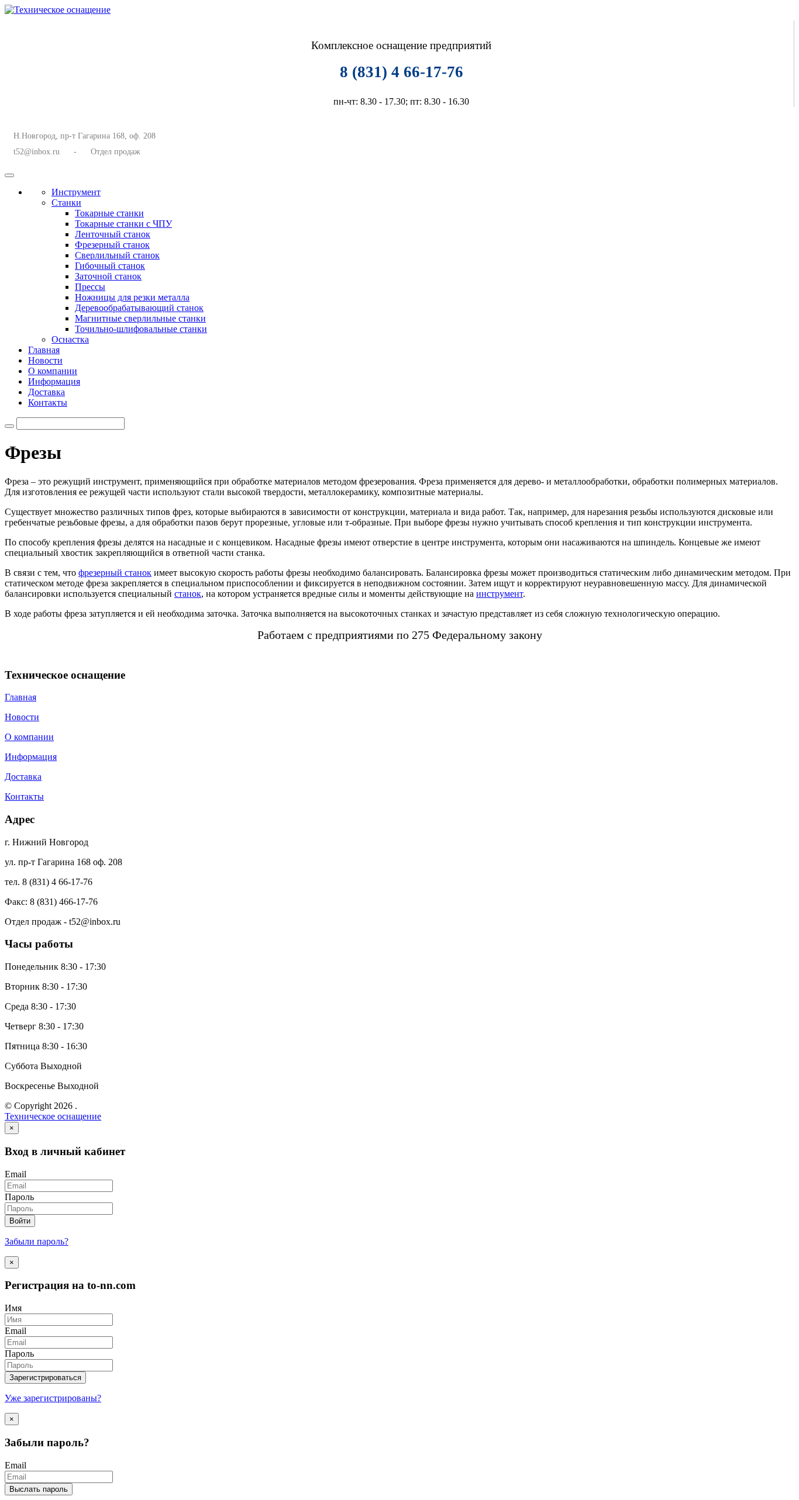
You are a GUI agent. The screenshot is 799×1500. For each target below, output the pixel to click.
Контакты (47, 402)
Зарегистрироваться (45, 1377)
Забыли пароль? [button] (36, 1241)
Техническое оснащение (53, 1116)
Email (15, 1174)
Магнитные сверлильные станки (140, 318)
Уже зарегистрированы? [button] (53, 1398)
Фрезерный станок (112, 245)
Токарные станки (109, 213)
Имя (13, 1308)
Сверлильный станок (117, 255)
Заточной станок (108, 276)
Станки (66, 203)
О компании (52, 371)
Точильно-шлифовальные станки (141, 329)
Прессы (90, 287)
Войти (19, 1220)
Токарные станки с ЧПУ (123, 224)
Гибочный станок (110, 266)
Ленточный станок (112, 234)
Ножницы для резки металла (132, 297)
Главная (44, 350)
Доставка (46, 392)
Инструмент (76, 192)
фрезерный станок (114, 573)
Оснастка (70, 339)
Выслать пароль (38, 1489)
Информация (54, 381)
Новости (45, 360)
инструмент (499, 594)
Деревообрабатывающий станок (139, 308)
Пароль (19, 1197)
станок (187, 594)
